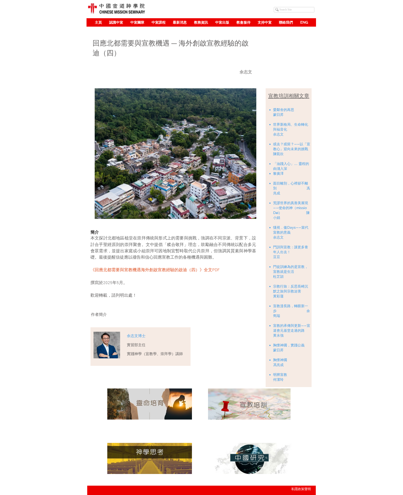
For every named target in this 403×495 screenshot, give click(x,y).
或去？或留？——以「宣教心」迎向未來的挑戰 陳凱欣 (291, 149)
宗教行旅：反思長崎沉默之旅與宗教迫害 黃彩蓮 (290, 291)
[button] (116, 22)
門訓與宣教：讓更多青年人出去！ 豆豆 (290, 252)
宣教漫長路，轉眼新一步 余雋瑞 (291, 311)
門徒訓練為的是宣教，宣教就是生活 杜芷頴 (290, 272)
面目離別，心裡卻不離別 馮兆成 (291, 188)
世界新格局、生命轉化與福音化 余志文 (291, 129)
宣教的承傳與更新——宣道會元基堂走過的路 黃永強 (291, 331)
